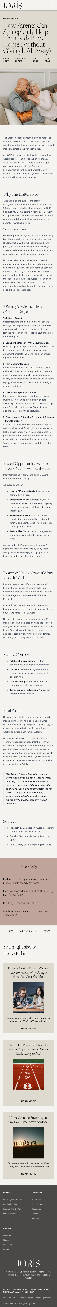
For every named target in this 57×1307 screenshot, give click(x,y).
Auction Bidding (10, 1204)
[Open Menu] (52, 5)
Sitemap (35, 1218)
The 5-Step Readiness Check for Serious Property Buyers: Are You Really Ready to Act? (28, 1049)
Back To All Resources (28, 931)
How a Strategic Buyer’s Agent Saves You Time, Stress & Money (28, 1120)
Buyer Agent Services (12, 1199)
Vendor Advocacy (11, 1214)
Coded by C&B (9, 1303)
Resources (36, 1209)
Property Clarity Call (12, 1209)
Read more (28, 1028)
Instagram (7, 1235)
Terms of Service (26, 1298)
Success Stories (38, 1204)
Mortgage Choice (43, 1298)
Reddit (6, 1249)
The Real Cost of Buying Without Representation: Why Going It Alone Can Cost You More (29, 972)
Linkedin (6, 1240)
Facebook (7, 1245)
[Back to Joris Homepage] (12, 5)
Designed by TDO (27, 1303)
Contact (35, 1214)
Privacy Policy (9, 1298)
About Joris (36, 1199)
